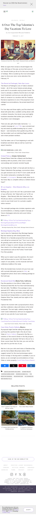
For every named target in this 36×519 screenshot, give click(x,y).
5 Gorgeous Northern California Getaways (26, 428)
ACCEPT (28, 509)
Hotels (22, 20)
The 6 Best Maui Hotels (26, 406)
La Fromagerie (11, 177)
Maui (18, 231)
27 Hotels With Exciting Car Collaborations (9, 428)
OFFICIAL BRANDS (18, 467)
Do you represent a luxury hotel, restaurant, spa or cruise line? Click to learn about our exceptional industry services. (18, 489)
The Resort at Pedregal (9, 83)
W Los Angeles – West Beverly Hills (13, 187)
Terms (10, 511)
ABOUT (6, 465)
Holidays (14, 20)
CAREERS (6, 467)
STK (8, 215)
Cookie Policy (6, 512)
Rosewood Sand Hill (8, 281)
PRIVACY (21, 470)
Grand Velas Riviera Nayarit (26, 360)
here (4, 5)
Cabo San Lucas (23, 83)
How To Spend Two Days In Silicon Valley (9, 407)
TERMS (13, 470)
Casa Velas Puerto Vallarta (10, 327)
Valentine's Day (18, 376)
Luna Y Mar (18, 126)
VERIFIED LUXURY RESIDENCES (21, 465)
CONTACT (30, 470)
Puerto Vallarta (11, 334)
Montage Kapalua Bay (8, 231)
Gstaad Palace (6, 156)
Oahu (25, 271)
